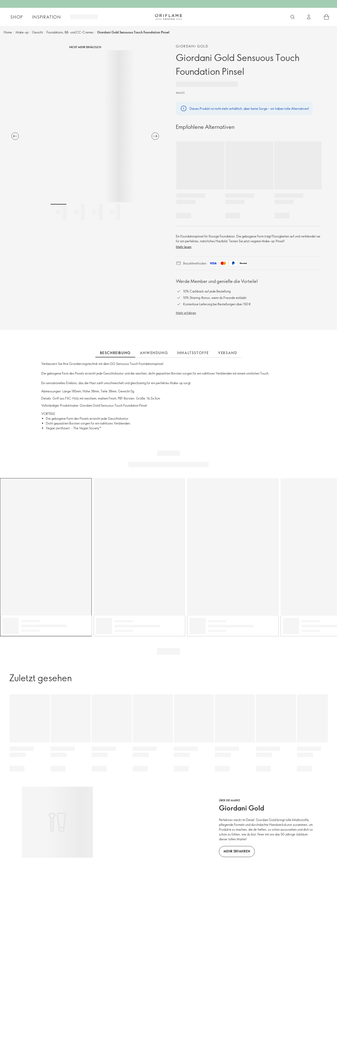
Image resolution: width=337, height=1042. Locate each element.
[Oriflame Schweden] (168, 17)
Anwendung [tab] (154, 352)
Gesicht (37, 32)
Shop (16, 17)
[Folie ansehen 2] (76, 212)
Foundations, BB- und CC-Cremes (70, 32)
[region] (85, 126)
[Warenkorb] (326, 17)
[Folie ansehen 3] (94, 212)
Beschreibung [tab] (115, 352)
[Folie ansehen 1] (58, 212)
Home (8, 32)
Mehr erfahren (186, 313)
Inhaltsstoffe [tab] (193, 352)
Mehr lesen (183, 247)
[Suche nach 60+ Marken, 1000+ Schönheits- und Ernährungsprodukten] (292, 17)
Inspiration (46, 17)
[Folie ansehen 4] (112, 212)
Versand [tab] (227, 352)
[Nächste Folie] (155, 136)
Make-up (22, 32)
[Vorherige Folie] (15, 136)
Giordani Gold (192, 46)
